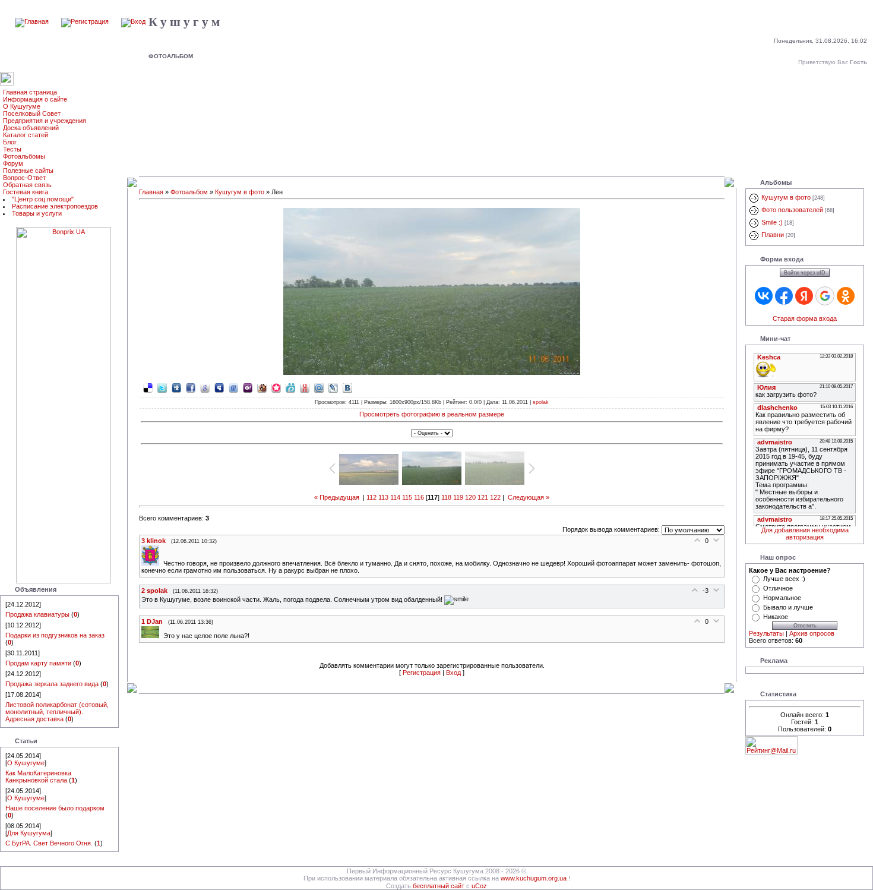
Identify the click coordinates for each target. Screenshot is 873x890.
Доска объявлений (31, 127)
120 (470, 497)
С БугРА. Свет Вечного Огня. (49, 843)
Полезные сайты (28, 170)
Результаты (766, 633)
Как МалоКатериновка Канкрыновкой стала (38, 776)
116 (419, 497)
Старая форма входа (805, 318)
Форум (13, 163)
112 (371, 497)
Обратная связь (27, 184)
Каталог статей (25, 134)
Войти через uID (804, 273)
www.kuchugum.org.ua (534, 878)
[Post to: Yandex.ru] (305, 387)
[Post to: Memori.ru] (276, 387)
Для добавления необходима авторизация (805, 533)
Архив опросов (811, 633)
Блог (10, 142)
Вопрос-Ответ (24, 177)
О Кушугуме (21, 106)
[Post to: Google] (205, 387)
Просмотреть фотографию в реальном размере (431, 414)
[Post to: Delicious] (148, 387)
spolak (541, 402)
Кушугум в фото (239, 191)
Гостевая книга (25, 191)
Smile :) (772, 222)
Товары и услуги (37, 213)
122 (495, 497)
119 (458, 497)
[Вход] (133, 21)
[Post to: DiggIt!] (176, 387)
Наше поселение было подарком (55, 808)
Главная (151, 191)
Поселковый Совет (32, 113)
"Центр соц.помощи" (43, 199)
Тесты (12, 149)
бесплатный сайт (438, 885)
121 (482, 497)
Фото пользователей (792, 209)
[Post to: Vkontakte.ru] (347, 387)
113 (383, 497)
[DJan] (152, 635)
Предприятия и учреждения (44, 120)
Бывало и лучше (788, 607)
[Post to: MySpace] (219, 387)
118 (446, 497)
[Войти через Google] (824, 295)
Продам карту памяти (38, 663)
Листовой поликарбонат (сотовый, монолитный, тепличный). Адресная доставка (57, 711)
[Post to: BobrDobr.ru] (262, 387)
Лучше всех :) (784, 578)
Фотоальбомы (24, 156)
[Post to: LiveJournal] (333, 387)
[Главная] (32, 21)
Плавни (772, 234)
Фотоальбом (189, 191)
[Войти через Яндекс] (804, 296)
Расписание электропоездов (55, 206)
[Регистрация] (85, 21)
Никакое (775, 616)
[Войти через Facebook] (784, 296)
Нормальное (782, 597)
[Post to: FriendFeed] (233, 387)
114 (395, 497)
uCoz (479, 885)
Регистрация (422, 672)
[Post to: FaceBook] (191, 387)
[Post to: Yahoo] (248, 387)
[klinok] (152, 563)
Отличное (778, 588)
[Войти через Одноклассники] (846, 296)
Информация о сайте (35, 99)
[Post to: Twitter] (162, 387)
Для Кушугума (28, 833)
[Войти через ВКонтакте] (764, 296)
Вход (453, 672)
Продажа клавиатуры (37, 614)
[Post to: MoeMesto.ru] (290, 387)
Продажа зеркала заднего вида (52, 683)
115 (407, 497)
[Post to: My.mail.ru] (319, 387)
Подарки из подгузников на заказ (55, 635)
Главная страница (30, 92)
